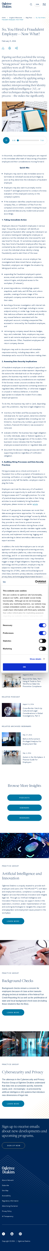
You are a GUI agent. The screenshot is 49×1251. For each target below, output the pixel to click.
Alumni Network (8, 1180)
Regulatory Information (10, 1201)
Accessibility (6, 1195)
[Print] (10, 48)
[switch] (42, 633)
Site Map (5, 1190)
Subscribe (5, 1185)
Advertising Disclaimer (10, 1206)
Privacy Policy (7, 1211)
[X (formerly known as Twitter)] (3, 1233)
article (35, 504)
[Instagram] (20, 1233)
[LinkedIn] (11, 1233)
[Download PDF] (3, 48)
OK (24, 667)
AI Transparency (7, 1216)
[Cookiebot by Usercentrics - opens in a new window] (35, 582)
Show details (35, 659)
